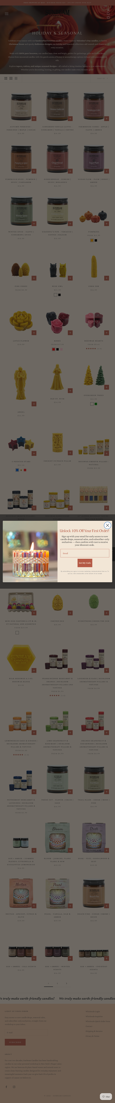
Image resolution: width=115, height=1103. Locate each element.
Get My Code (85, 563)
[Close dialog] (107, 525)
